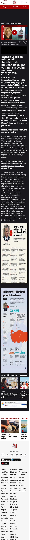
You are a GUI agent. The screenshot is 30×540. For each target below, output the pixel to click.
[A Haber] (14, 2)
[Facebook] (3, 454)
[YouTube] (16, 454)
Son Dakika (5, 482)
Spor (3, 490)
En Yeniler (5, 518)
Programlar (6, 7)
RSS (11, 518)
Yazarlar (4, 512)
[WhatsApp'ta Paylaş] (23, 42)
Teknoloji (4, 498)
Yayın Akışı (14, 534)
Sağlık (3, 509)
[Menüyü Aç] (26, 2)
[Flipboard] (21, 454)
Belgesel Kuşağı (14, 493)
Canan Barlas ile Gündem (14, 482)
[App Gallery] (5, 462)
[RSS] (25, 454)
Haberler (3, 23)
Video (3, 469)
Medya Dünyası (14, 501)
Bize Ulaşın (14, 520)
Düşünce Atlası (14, 471)
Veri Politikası (14, 526)
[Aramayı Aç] (22, 2)
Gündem (24, 7)
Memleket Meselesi (14, 488)
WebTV (9, 23)
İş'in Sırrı (13, 504)
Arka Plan (13, 485)
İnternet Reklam (14, 515)
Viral (3, 496)
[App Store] (6, 459)
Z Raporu (13, 509)
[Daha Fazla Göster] (26, 42)
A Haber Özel (5, 474)
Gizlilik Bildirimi (14, 536)
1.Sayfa (13, 512)
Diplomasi (14, 496)
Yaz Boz (13, 474)
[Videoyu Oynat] (14, 32)
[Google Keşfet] (14, 404)
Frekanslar (14, 528)
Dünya (3, 488)
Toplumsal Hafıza (14, 479)
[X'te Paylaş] (20, 42)
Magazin (4, 493)
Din (2, 504)
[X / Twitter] (7, 454)
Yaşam (3, 485)
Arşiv (12, 531)
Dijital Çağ (14, 506)
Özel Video (16, 7)
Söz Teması (14, 498)
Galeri (3, 515)
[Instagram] (12, 454)
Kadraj (12, 477)
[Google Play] (16, 459)
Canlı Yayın (5, 471)
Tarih (3, 506)
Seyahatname (14, 490)
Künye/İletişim (14, 523)
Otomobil (4, 501)
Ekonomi (4, 479)
